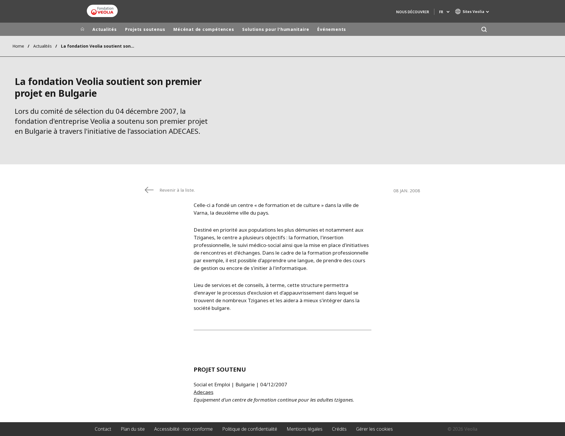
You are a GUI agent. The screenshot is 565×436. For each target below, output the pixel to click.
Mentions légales (305, 429)
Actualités (104, 29)
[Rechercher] (483, 29)
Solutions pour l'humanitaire (275, 29)
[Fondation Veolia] (102, 10)
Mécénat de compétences (203, 29)
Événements (331, 29)
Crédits (339, 429)
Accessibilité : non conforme (183, 429)
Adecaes (203, 392)
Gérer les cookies (374, 429)
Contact (103, 429)
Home (18, 46)
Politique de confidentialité (249, 429)
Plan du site (133, 429)
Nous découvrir (412, 11)
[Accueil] (82, 29)
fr (441, 11)
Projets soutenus (145, 29)
